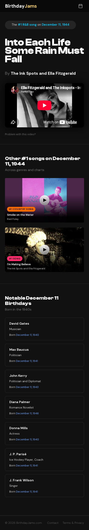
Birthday (21, 6)
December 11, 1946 (27, 413)
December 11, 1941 (27, 361)
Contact (53, 523)
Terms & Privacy (73, 523)
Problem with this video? (20, 134)
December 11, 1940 (27, 335)
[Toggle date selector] (80, 6)
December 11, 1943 (27, 387)
